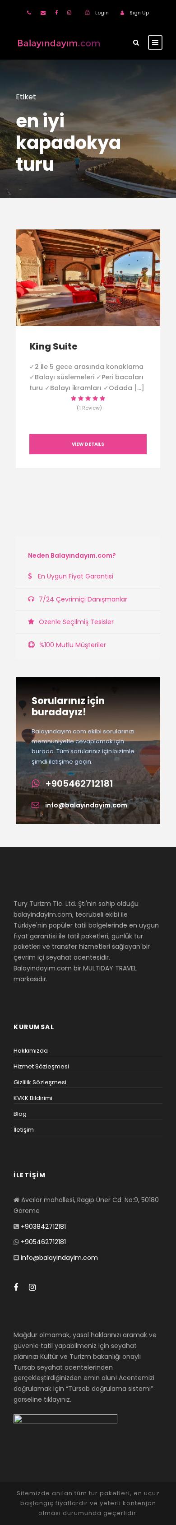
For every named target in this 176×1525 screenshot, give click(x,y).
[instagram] (69, 12)
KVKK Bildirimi (33, 1098)
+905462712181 (79, 783)
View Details (88, 444)
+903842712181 (43, 1226)
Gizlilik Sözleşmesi (40, 1082)
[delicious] (29, 12)
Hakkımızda (31, 1050)
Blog (20, 1114)
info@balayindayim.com (86, 805)
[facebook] (56, 12)
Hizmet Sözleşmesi (41, 1066)
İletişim (24, 1129)
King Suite (53, 346)
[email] (43, 12)
